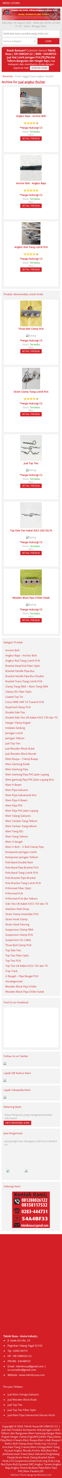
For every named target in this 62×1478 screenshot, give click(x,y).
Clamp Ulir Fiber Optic (18, 691)
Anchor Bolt (12, 650)
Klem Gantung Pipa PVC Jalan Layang (27, 774)
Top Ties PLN (13, 960)
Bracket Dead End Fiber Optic (22, 665)
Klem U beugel (14, 841)
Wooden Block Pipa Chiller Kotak (24, 991)
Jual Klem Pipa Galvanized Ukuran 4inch (31, 1415)
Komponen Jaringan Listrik (21, 852)
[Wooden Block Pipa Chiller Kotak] (31, 593)
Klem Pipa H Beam (16, 800)
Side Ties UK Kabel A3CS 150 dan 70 (26, 903)
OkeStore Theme (19, 1474)
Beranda (8, 76)
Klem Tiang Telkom (16, 836)
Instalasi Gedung (15, 728)
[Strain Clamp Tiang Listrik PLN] (31, 387)
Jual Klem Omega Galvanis (23, 1394)
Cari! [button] (48, 41)
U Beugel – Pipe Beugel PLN (21, 976)
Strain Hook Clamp (16, 919)
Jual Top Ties (12, 743)
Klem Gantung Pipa (16, 769)
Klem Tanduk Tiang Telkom (21, 821)
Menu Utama (11, 3)
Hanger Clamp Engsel (17, 722)
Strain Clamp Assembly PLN (21, 914)
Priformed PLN (14, 893)
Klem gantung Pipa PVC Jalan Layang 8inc (29, 779)
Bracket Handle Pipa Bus (19, 671)
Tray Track (11, 971)
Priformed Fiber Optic (18, 888)
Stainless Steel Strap (17, 909)
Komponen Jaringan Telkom (21, 857)
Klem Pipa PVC (14, 805)
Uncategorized (13, 981)
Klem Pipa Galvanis (16, 790)
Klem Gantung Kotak (17, 764)
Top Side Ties (13, 950)
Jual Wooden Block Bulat (19, 748)
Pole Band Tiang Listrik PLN (21, 872)
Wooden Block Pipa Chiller (21, 986)
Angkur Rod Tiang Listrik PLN (22, 660)
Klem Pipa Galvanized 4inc (21, 795)
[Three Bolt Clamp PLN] (31, 324)
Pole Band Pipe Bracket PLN (21, 867)
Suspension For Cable (18, 940)
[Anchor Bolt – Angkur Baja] (31, 179)
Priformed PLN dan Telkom (21, 898)
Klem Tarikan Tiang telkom (21, 826)
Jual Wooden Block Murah (20, 753)
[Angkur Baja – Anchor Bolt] (31, 112)
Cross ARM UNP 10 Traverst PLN (24, 702)
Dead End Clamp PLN (17, 707)
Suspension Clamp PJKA (19, 929)
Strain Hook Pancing (17, 924)
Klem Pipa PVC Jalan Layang (21, 810)
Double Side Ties (15, 712)
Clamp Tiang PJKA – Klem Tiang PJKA (26, 686)
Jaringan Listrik (14, 733)
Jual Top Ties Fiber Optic (22, 1410)
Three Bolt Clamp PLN (18, 945)
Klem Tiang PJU (14, 831)
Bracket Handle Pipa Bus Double (24, 676)
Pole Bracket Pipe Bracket (20, 878)
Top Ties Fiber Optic (17, 955)
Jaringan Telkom (14, 738)
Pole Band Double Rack (19, 862)
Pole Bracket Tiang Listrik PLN (23, 883)
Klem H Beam (13, 784)
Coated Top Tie (14, 696)
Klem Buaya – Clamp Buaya (21, 759)
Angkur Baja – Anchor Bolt (21, 655)
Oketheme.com (44, 1474)
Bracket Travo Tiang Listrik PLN (23, 681)
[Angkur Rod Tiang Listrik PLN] (31, 243)
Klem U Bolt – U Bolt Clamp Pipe (24, 846)
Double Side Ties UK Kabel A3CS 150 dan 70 (31, 717)
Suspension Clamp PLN (19, 934)
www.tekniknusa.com (32, 1375)
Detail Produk (31, 138)
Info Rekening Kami (17, 1123)
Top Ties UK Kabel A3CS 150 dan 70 (26, 965)
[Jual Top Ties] (31, 459)
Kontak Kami (39, 68)
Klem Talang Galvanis (18, 815)
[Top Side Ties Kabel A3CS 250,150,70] (31, 526)
